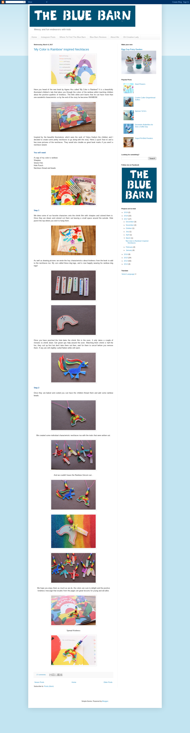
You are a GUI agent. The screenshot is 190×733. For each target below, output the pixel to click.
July (127, 232)
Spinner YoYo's (140, 111)
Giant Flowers (140, 84)
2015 (126, 258)
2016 (126, 254)
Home (34, 37)
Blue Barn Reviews (98, 37)
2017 (126, 219)
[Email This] (50, 674)
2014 (126, 261)
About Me (115, 37)
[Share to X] (56, 674)
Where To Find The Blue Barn (73, 37)
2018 (126, 216)
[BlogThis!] (53, 674)
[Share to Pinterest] (61, 674)
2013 (126, 264)
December (130, 222)
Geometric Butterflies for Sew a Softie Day (144, 126)
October (129, 228)
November (130, 225)
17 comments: (41, 674)
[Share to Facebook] (58, 674)
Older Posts (108, 682)
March (128, 238)
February (129, 247)
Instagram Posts (48, 37)
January (129, 250)
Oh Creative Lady (131, 37)
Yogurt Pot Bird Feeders (144, 138)
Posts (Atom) (49, 686)
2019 (126, 212)
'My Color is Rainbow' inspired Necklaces (61, 49)
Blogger (105, 701)
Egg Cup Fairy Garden (131, 49)
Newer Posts (39, 682)
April (128, 235)
